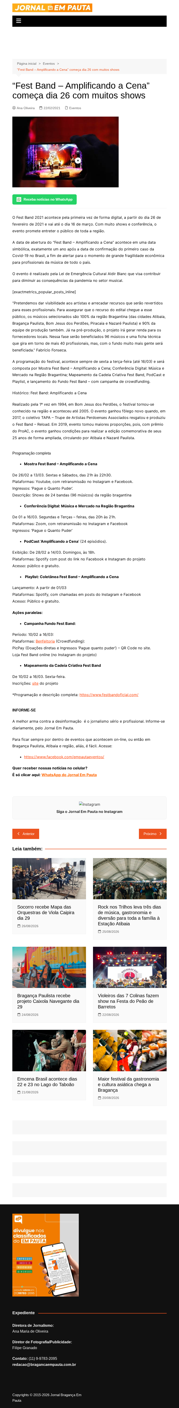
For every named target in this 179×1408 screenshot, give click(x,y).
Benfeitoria (45, 641)
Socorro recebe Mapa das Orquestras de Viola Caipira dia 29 (45, 912)
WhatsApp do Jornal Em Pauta (69, 774)
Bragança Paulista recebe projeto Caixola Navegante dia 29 (48, 1001)
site (35, 683)
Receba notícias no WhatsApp (48, 199)
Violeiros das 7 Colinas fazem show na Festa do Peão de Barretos (128, 1001)
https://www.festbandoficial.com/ (108, 694)
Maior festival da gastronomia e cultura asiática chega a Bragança (128, 1084)
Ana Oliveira (26, 108)
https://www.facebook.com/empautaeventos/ (64, 757)
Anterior (28, 834)
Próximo (150, 834)
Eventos (75, 108)
